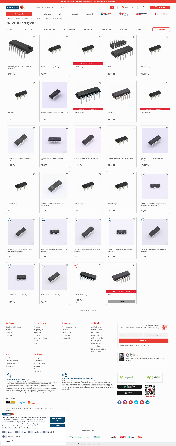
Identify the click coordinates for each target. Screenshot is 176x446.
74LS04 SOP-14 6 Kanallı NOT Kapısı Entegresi (21, 295)
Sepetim (37, 366)
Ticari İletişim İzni (96, 327)
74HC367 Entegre (79, 112)
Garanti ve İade (95, 346)
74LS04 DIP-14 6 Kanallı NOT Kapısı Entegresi (54, 295)
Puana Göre (140, 29)
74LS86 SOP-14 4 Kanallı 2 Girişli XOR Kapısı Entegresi (120, 250)
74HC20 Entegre (146, 112)
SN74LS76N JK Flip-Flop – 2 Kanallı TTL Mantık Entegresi (21, 68)
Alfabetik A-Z (10, 29)
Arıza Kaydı (74, 14)
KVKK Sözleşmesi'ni (127, 345)
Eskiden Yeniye (69, 29)
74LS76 (110, 295)
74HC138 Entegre (146, 67)
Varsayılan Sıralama (161, 29)
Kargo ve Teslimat (96, 335)
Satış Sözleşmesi (95, 341)
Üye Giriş (9, 358)
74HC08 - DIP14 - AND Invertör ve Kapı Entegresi (152, 159)
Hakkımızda (10, 335)
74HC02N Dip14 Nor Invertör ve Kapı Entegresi (54, 112)
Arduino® (37, 332)
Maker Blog (10, 332)
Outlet (36, 341)
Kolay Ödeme (94, 332)
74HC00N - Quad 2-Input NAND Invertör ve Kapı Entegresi (53, 204)
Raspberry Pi (38, 330)
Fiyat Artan (88, 29)
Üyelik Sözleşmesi (96, 343)
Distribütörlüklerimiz (13, 327)
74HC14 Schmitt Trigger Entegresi (51, 67)
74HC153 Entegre (13, 204)
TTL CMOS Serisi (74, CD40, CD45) (39, 18)
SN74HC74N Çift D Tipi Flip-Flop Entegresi (86, 158)
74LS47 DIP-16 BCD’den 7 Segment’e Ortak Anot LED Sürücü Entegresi (20, 250)
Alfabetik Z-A (30, 29)
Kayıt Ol (143, 341)
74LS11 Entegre (112, 204)
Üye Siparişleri (11, 363)
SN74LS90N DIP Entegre (81, 295)
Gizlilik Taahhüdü (96, 352)
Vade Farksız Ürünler (69, 327)
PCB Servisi (37, 335)
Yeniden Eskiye (49, 29)
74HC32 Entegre (112, 67)
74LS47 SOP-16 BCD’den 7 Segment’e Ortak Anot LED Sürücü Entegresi (153, 204)
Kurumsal (89, 14)
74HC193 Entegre (79, 204)
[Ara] (112, 7)
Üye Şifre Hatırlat (12, 361)
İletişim (8, 330)
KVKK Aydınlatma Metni (98, 349)
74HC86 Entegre (12, 112)
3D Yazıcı (37, 327)
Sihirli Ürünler (66, 332)
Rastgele (123, 29)
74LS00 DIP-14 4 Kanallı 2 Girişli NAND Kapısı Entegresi (87, 250)
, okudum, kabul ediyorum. (135, 345)
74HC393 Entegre (79, 67)
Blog (60, 14)
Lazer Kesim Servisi (40, 338)
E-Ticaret (82, 444)
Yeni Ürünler (47, 14)
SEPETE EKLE (26, 73)
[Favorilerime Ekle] (33, 37)
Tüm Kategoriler (40, 369)
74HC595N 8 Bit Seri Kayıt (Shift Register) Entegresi (19, 159)
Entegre (26, 18)
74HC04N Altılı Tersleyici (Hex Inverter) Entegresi (52, 159)
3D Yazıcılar (66, 335)
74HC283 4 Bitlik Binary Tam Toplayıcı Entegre (121, 158)
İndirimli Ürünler (39, 363)
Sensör (36, 343)
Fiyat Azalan (106, 29)
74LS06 (110, 112)
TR (157, 14)
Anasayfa (10, 18)
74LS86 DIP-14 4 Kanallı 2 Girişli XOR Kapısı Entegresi (153, 250)
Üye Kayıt (9, 366)
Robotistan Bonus (96, 330)
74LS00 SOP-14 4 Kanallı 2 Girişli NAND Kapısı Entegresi (54, 250)
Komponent (18, 18)
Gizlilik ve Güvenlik (96, 338)
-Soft (77, 444)
